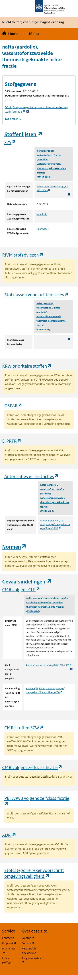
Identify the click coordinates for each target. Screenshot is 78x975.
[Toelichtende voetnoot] (69, 194)
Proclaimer (9, 950)
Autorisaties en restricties (31, 476)
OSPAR (13, 405)
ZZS (10, 142)
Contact (9, 938)
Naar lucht (42, 214)
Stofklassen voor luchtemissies (36, 294)
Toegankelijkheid (29, 960)
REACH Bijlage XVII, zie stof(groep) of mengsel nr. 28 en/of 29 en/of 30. (55, 524)
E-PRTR (11, 441)
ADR (9, 835)
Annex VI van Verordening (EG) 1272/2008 (49, 665)
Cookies (29, 943)
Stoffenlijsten (23, 134)
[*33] (27, 111)
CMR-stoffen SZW (24, 727)
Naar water (42, 228)
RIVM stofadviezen (23, 254)
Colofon (29, 938)
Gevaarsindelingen (27, 582)
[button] (31, 34)
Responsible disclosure (29, 951)
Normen (14, 547)
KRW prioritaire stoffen (27, 366)
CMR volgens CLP (21, 589)
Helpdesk (9, 943)
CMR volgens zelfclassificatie (32, 767)
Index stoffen (6, 960)
